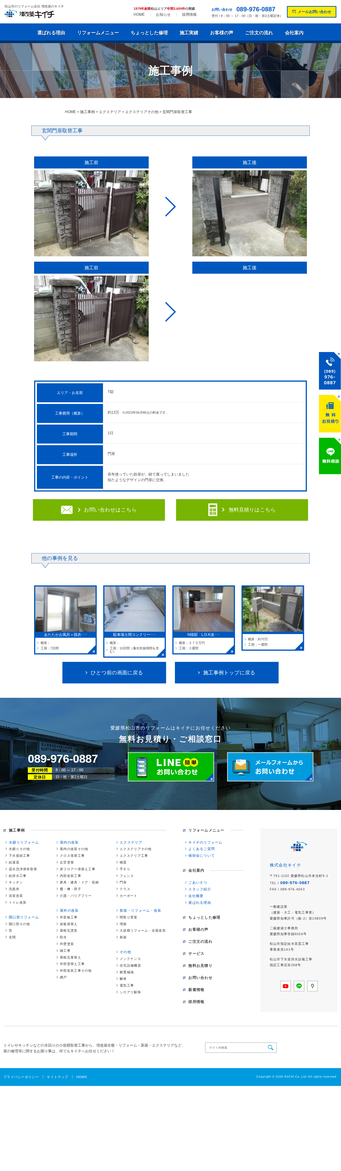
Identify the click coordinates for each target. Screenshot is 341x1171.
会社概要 (195, 896)
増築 (123, 924)
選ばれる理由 (51, 32)
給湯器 (14, 862)
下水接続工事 (19, 855)
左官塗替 (67, 862)
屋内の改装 (69, 842)
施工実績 (189, 32)
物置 (123, 862)
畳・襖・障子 (70, 889)
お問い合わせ (200, 978)
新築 (123, 937)
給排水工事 (17, 876)
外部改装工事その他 (76, 970)
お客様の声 (221, 32)
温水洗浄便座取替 (23, 869)
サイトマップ (57, 1077)
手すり (125, 869)
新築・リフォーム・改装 (140, 910)
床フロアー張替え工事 (77, 869)
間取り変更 (128, 917)
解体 (123, 979)
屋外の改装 (69, 910)
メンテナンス (130, 959)
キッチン (16, 882)
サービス (196, 953)
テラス (125, 889)
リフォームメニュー (98, 32)
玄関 (12, 937)
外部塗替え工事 (72, 964)
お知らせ (163, 14)
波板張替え (68, 924)
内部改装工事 (70, 876)
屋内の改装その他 (74, 849)
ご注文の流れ (259, 32)
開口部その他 (19, 924)
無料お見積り (200, 966)
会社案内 (294, 32)
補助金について (201, 855)
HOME (139, 14)
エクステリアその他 (136, 849)
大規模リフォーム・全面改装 (143, 930)
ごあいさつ (197, 882)
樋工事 (65, 950)
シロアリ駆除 (130, 992)
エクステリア (131, 842)
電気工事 (127, 985)
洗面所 (14, 889)
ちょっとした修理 (149, 32)
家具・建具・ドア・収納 (79, 882)
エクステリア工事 (134, 855)
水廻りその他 (19, 849)
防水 (63, 937)
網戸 (63, 977)
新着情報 (196, 990)
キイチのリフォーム (205, 842)
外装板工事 (68, 917)
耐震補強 (127, 972)
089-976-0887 (255, 9)
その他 (125, 952)
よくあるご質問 (201, 849)
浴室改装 (16, 896)
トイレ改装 (17, 902)
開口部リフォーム (24, 917)
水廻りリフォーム (24, 842)
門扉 (123, 882)
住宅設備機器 (130, 965)
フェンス (127, 876)
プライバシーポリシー (21, 1077)
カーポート (128, 896)
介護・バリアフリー (76, 896)
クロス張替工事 (72, 855)
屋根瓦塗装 (68, 930)
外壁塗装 (67, 944)
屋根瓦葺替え (70, 957)
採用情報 (189, 14)
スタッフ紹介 (199, 889)
